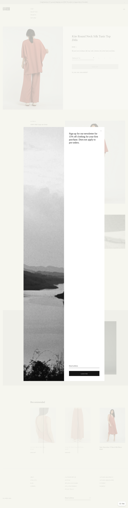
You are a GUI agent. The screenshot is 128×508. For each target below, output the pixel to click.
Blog (31, 483)
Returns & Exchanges (71, 483)
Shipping (67, 480)
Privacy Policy (69, 489)
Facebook (102, 486)
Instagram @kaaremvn (106, 477)
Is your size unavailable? (80, 72)
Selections (33, 11)
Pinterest (103, 483)
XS (99, 58)
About (32, 477)
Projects (33, 14)
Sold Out (95, 67)
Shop (32, 8)
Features (33, 17)
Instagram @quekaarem (107, 480)
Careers (32, 486)
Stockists (33, 480)
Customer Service (70, 477)
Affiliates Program (71, 486)
